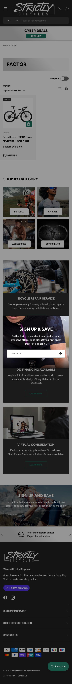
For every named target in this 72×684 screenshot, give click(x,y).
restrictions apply (35, 343)
